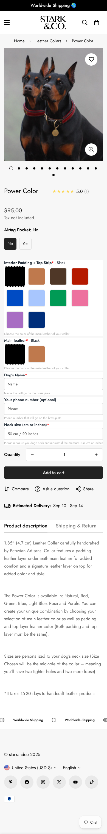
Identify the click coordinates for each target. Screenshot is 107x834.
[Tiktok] (91, 782)
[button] (96, 22)
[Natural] (36, 276)
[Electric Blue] (15, 298)
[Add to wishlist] (91, 59)
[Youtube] (75, 782)
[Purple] (15, 320)
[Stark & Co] (53, 22)
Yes (25, 243)
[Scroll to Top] (97, 804)
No (10, 243)
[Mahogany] (58, 276)
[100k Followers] (43, 782)
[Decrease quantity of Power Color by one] (32, 455)
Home (19, 41)
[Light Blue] (36, 298)
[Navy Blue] (36, 320)
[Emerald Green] (58, 298)
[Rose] (80, 298)
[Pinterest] (10, 782)
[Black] (15, 276)
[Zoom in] (91, 149)
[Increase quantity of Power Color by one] (96, 455)
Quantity (12, 454)
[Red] (80, 276)
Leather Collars (48, 41)
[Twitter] (59, 782)
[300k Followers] (26, 782)
